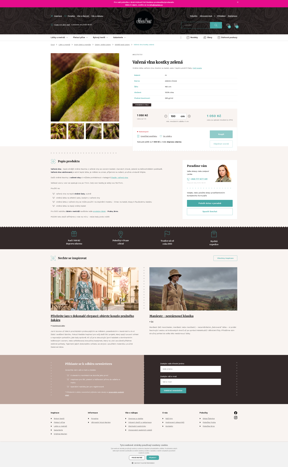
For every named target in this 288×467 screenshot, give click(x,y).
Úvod (53, 44)
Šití (152, 322)
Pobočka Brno (209, 426)
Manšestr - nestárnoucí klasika (171, 316)
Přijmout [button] (152, 458)
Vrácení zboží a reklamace (140, 422)
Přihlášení (221, 16)
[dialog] (144, 454)
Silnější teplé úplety (122, 44)
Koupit (221, 134)
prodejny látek (99, 211)
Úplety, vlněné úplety (103, 44)
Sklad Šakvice (209, 418)
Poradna (94, 418)
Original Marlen (60, 434)
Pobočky (193, 16)
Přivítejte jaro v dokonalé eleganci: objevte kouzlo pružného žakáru (92, 318)
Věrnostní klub (206, 16)
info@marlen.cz (156, 5)
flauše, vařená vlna (119, 177)
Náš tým (169, 418)
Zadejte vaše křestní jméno (172, 363)
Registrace (232, 16)
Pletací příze (59, 422)
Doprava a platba (135, 418)
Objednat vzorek (221, 144)
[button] (221, 143)
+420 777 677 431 (199, 179)
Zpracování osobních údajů (140, 430)
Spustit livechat (209, 211)
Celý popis (197, 68)
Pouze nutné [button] (137, 458)
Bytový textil (59, 418)
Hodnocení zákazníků (174, 422)
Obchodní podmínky (137, 426)
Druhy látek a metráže (82, 44)
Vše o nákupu (97, 16)
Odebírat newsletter (173, 390)
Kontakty (169, 426)
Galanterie (58, 430)
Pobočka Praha (209, 422)
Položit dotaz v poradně (210, 203)
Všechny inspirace (225, 258)
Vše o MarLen (83, 16)
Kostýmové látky (58, 326)
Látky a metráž (64, 44)
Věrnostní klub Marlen (101, 422)
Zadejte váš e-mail (168, 376)
